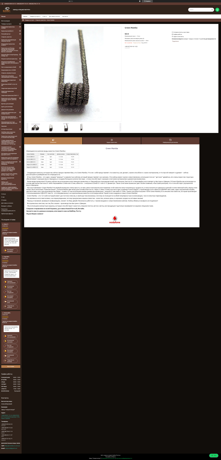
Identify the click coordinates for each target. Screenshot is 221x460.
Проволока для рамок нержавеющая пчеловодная (9, 76)
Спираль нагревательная (8, 73)
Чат (215, 455)
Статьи (3, 194)
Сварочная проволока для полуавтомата (8, 113)
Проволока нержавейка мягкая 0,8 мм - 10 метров (11, 328)
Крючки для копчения (7, 103)
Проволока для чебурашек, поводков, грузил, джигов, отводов (9, 100)
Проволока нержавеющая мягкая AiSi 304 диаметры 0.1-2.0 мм (9, 118)
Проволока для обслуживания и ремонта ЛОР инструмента (10, 158)
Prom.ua (118, 455)
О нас (44, 16)
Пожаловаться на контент (108, 458)
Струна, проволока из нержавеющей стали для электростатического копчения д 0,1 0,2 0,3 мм (8, 142)
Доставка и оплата (54, 16)
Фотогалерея (5, 21)
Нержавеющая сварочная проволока (8, 80)
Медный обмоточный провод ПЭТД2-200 (9, 55)
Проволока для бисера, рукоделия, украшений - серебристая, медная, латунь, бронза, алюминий (9, 49)
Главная (25, 16)
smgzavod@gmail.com (11, 448)
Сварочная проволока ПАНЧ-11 (10, 95)
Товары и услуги (34, 16)
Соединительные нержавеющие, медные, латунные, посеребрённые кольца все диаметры (8, 148)
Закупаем (4, 126)
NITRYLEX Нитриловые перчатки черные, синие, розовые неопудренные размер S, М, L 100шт (8, 168)
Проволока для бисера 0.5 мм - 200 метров (10, 271)
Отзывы (3, 200)
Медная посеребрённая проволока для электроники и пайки (10, 63)
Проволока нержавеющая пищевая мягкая (8, 40)
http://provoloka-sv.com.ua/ (12, 445)
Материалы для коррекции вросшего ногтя (9, 154)
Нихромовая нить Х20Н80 (8, 70)
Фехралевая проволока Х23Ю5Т (8, 44)
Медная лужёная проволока (9, 59)
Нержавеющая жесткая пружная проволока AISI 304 (9, 122)
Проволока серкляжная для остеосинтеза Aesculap (9, 137)
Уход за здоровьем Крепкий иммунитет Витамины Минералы (9, 163)
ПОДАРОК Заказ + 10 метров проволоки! (10, 275)
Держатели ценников (7, 109)
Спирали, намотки (40, 20)
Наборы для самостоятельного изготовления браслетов (8, 183)
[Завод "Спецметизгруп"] (7, 9)
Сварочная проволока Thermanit (7, 92)
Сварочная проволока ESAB (9, 88)
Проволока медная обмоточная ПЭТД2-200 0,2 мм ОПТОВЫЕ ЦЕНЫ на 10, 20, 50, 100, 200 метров (11, 241)
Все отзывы (10, 366)
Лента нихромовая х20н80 (8, 67)
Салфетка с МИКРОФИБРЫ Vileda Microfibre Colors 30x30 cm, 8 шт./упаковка (9, 188)
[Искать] (212, 10)
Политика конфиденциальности (8, 209)
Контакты (65, 16)
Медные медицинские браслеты (7, 178)
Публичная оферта (7, 213)
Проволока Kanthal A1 (7, 31)
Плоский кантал (5, 34)
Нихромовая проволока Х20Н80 (8, 27)
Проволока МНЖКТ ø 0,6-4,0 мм (9, 85)
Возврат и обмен (6, 206)
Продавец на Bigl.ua (110, 456)
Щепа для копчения (7, 106)
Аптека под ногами (6, 129)
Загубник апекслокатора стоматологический (8, 132)
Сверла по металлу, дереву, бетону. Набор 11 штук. (9, 174)
